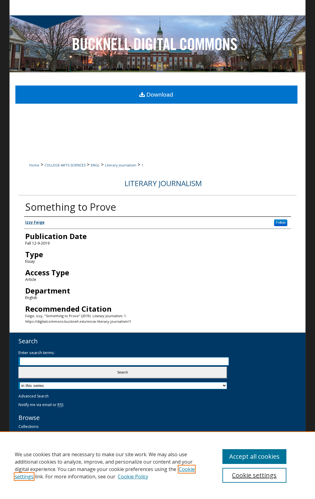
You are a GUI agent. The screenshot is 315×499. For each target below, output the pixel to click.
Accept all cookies (254, 456)
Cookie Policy (133, 476)
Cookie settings (254, 475)
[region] (157, 465)
